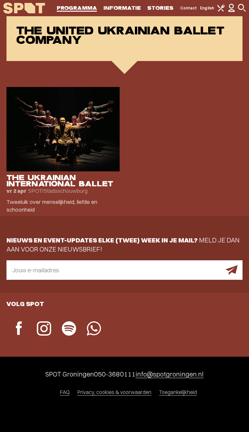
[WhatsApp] (93, 329)
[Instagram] (43, 329)
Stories (160, 8)
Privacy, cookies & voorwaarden (114, 392)
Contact (188, 8)
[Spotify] (68, 329)
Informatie (122, 8)
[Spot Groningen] (24, 8)
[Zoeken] (242, 10)
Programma (77, 8)
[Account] (231, 10)
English (207, 8)
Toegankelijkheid (178, 392)
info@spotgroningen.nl (170, 374)
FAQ (65, 392)
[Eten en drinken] (221, 10)
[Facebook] (18, 329)
